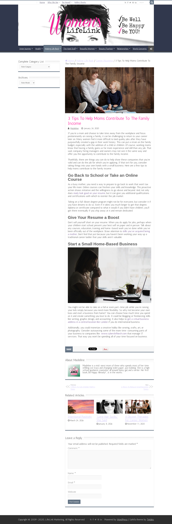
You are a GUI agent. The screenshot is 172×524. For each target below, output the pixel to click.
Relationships (122, 49)
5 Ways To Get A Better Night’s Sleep (83, 387)
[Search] (152, 2)
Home (42, 2)
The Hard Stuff (69, 49)
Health (38, 49)
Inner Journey (25, 49)
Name (72, 473)
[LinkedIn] (136, 2)
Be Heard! (66, 2)
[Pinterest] (133, 2)
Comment (74, 448)
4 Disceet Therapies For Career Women (136, 418)
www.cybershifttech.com (114, 333)
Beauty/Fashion (106, 49)
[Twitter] (130, 2)
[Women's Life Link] (86, 25)
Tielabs (150, 519)
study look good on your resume (89, 193)
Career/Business (104, 60)
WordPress (122, 519)
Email (71, 482)
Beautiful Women (87, 49)
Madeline (74, 128)
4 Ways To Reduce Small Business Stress (134, 387)
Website (72, 491)
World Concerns (140, 49)
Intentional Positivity (80, 416)
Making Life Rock (52, 49)
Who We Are (53, 2)
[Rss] (125, 2)
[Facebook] (128, 2)
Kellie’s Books (80, 2)
